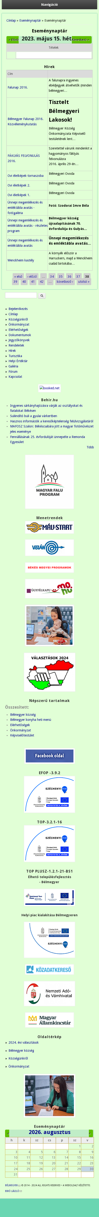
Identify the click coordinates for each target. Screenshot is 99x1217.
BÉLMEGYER (12, 1185)
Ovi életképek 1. (19, 195)
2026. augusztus (49, 1132)
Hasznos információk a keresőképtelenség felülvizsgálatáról (51, 421)
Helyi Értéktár (18, 361)
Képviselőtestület (22, 735)
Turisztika (15, 356)
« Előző (14, 39)
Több (90, 447)
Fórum (13, 371)
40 (24, 281)
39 (15, 281)
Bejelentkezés (18, 309)
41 (33, 281)
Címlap (11, 20)
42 (42, 281)
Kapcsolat (15, 376)
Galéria (13, 366)
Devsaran (52, 1212)
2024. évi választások (24, 1042)
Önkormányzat (19, 324)
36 (69, 276)
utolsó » (84, 281)
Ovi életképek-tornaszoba (26, 176)
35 (61, 276)
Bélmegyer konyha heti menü (30, 720)
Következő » (80, 39)
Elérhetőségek (18, 330)
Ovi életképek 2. (19, 185)
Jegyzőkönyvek (19, 340)
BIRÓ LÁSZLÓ (13, 1191)
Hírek (12, 350)
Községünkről (18, 319)
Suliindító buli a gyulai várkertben (33, 416)
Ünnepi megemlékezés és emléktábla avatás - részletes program (28, 225)
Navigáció (49, 5)
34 (52, 276)
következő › (65, 281)
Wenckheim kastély (21, 260)
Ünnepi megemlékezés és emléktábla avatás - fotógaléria (25, 207)
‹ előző (32, 276)
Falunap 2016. (18, 87)
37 (78, 276)
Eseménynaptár (30, 20)
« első (18, 276)
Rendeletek (16, 345)
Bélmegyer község (23, 714)
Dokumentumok (20, 335)
